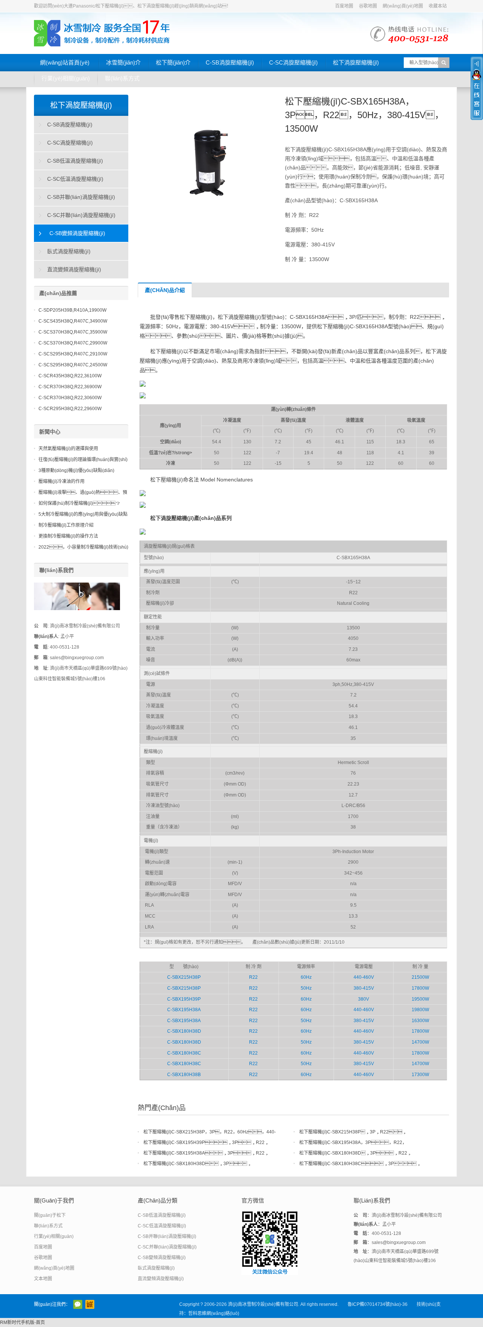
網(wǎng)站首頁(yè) (64, 62)
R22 (253, 977)
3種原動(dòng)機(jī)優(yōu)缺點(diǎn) (76, 470)
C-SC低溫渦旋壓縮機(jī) (75, 179)
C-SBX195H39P (184, 999)
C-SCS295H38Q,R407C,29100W (72, 354)
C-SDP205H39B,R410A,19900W (72, 310)
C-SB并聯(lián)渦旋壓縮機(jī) (81, 197)
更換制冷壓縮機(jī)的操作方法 (68, 536)
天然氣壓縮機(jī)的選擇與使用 (68, 448)
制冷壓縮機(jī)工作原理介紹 (66, 525)
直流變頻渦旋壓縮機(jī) (74, 269)
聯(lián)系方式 (122, 78)
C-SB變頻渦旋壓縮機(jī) (77, 233)
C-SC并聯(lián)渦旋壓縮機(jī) (81, 215)
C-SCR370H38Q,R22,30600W (70, 397)
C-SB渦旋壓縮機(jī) (230, 62)
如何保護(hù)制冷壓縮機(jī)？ (79, 503)
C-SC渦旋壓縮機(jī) (293, 62)
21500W (420, 977)
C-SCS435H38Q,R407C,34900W (72, 321)
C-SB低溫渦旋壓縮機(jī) (75, 161)
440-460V (364, 977)
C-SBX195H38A (184, 1009)
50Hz (306, 988)
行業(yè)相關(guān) (66, 78)
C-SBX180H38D (184, 1031)
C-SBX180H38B (184, 1074)
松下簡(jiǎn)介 (173, 62)
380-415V (364, 988)
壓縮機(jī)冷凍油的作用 (61, 481)
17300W (420, 1074)
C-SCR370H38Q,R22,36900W (70, 386)
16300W (420, 1020)
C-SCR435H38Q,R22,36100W (70, 375)
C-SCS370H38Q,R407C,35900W (72, 332)
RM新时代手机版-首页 (22, 1322)
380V (363, 999)
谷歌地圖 (368, 6)
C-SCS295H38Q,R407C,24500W (72, 365)
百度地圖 (344, 6)
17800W (420, 988)
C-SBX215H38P (184, 977)
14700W (420, 1042)
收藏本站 (438, 6)
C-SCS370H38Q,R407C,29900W (72, 343)
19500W (420, 999)
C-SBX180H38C (184, 1053)
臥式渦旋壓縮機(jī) (69, 251)
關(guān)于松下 (50, 1215)
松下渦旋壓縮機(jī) (356, 62)
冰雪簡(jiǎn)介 (123, 62)
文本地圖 (43, 1278)
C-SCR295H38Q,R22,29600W (70, 408)
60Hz (306, 977)
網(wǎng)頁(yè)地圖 (403, 6)
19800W (420, 1009)
